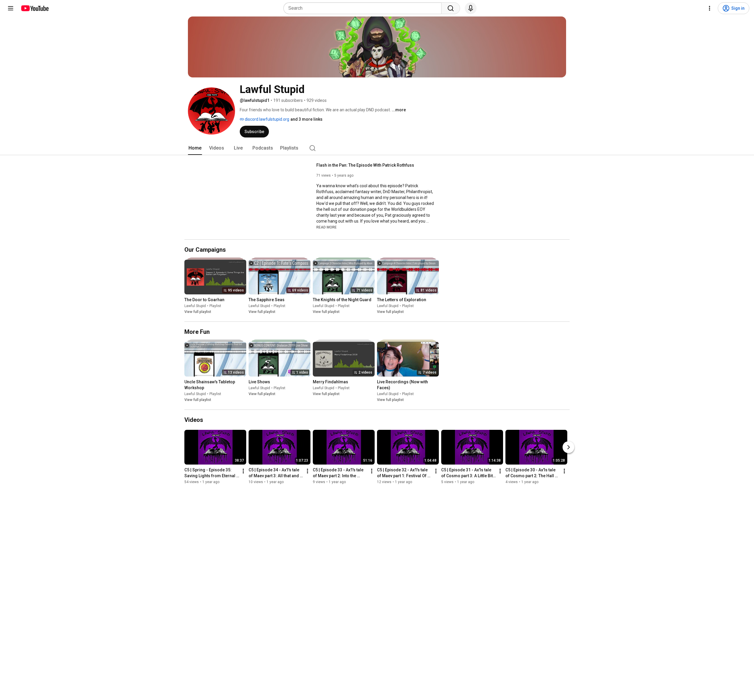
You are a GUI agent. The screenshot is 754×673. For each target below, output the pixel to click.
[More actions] (243, 471)
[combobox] (364, 8)
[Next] (568, 447)
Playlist (215, 306)
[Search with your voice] (471, 8)
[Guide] (10, 8)
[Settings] (709, 8)
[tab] (195, 148)
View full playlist (197, 312)
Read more (326, 227)
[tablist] (377, 148)
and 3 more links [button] (306, 119)
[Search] (450, 8)
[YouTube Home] (34, 8)
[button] (326, 227)
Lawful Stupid (195, 306)
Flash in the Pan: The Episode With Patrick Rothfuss (365, 165)
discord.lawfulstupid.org (266, 119)
